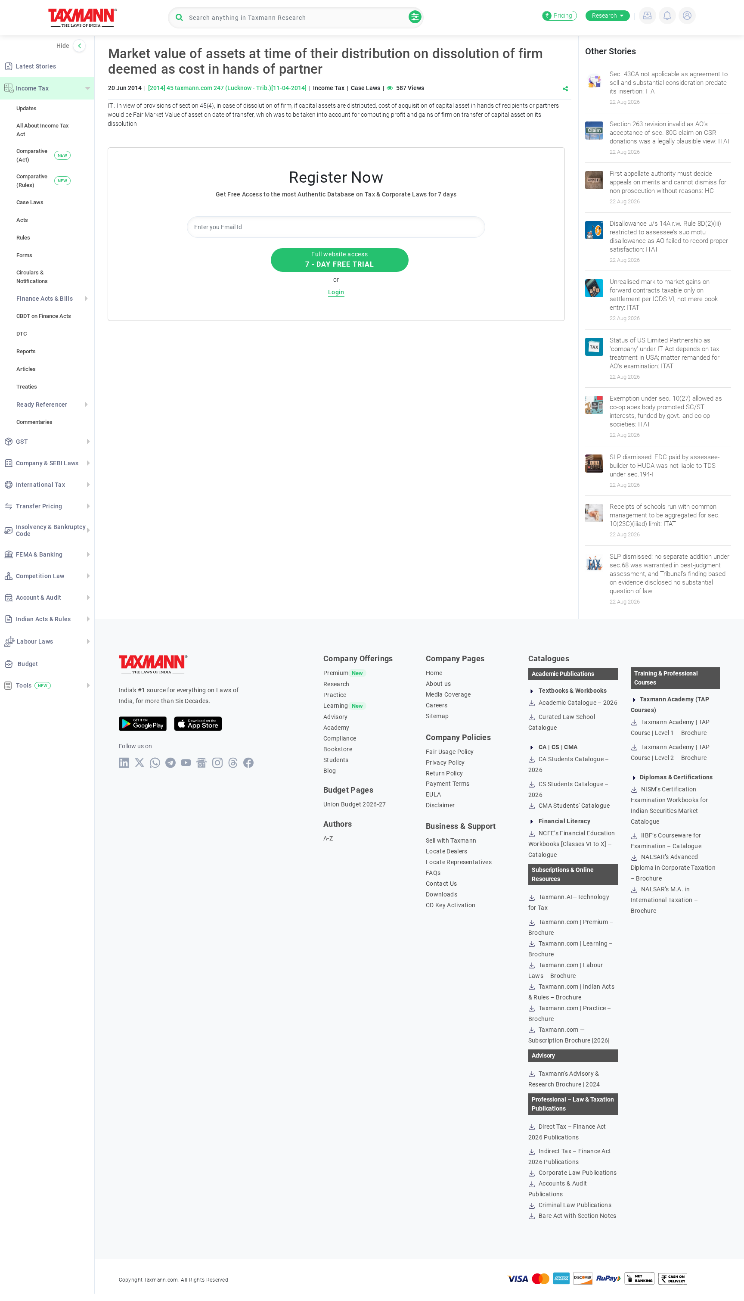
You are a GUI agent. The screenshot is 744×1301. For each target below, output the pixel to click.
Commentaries (34, 422)
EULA (433, 794)
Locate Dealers (446, 851)
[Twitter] (139, 762)
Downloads (441, 894)
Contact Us (441, 883)
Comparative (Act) (41, 155)
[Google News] (201, 762)
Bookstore (337, 749)
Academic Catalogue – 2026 (577, 702)
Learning (335, 705)
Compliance (339, 738)
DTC (21, 333)
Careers (436, 705)
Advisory (335, 716)
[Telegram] (170, 762)
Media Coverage (448, 694)
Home (434, 672)
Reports (26, 351)
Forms (24, 255)
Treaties (26, 386)
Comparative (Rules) (41, 180)
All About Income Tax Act (42, 129)
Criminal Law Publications (574, 1204)
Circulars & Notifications (32, 276)
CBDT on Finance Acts (43, 316)
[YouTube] (186, 762)
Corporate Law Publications (577, 1172)
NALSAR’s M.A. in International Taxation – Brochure (664, 900)
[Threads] (233, 762)
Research (604, 15)
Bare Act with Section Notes (577, 1215)
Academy (336, 727)
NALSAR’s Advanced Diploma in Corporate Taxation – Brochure (673, 867)
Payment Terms (447, 783)
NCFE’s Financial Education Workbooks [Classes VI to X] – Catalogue (571, 844)
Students (336, 759)
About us (438, 683)
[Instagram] (217, 762)
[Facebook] (248, 762)
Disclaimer (440, 805)
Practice (335, 694)
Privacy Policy (445, 762)
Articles (26, 369)
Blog (329, 770)
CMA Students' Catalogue (573, 805)
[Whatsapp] (155, 762)
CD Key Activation (450, 905)
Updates (26, 108)
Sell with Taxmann (451, 840)
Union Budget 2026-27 (354, 804)
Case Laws (29, 202)
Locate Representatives (459, 862)
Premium (335, 672)
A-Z (328, 838)
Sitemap (437, 716)
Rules (23, 237)
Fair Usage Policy (450, 751)
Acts (22, 220)
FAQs (433, 872)
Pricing (559, 15)
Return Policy (444, 773)
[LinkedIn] (124, 762)
